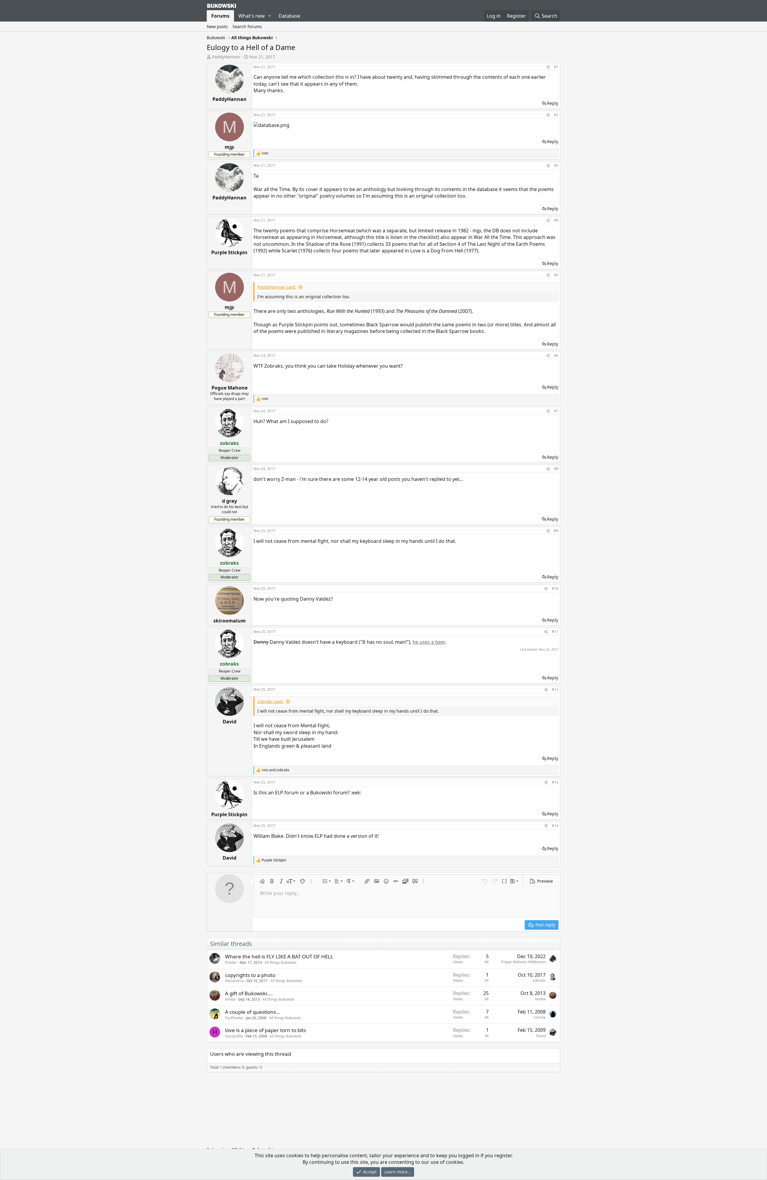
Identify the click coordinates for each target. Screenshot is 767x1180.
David (541, 1035)
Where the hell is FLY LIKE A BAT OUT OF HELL (279, 956)
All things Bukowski (280, 962)
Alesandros (234, 980)
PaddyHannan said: (276, 287)
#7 (556, 410)
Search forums (247, 26)
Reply (552, 103)
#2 (556, 114)
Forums (220, 16)
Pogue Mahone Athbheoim (523, 961)
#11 (555, 631)
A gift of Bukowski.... (249, 993)
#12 (555, 689)
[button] (269, 16)
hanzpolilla (234, 1036)
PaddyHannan (226, 57)
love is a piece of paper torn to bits (265, 1030)
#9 (556, 530)
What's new (251, 16)
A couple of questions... (252, 1011)
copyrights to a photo (250, 975)
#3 (556, 165)
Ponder (231, 962)
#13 (555, 782)
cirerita (540, 1017)
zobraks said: (270, 701)
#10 (555, 588)
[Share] (548, 67)
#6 (556, 355)
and (275, 770)
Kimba (230, 999)
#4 (556, 220)
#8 (556, 468)
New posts (217, 26)
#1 (556, 66)
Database (289, 16)
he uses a (429, 642)
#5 (556, 275)
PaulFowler (234, 1017)
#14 (555, 825)
